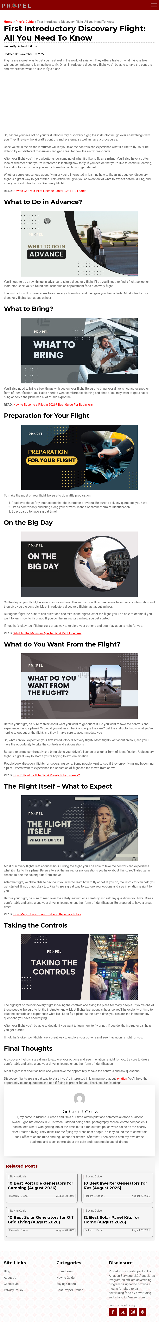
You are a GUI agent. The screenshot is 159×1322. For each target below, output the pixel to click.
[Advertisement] (79, 102)
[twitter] (123, 1312)
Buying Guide (18, 1176)
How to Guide (65, 1277)
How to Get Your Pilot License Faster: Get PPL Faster (49, 191)
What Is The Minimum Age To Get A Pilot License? (47, 633)
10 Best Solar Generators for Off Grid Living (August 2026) (41, 1219)
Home (8, 22)
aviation (122, 1078)
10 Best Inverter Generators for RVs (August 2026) (115, 1185)
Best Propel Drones (69, 1290)
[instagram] (133, 1312)
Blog (7, 1271)
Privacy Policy (13, 1290)
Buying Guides (66, 1284)
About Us (10, 1277)
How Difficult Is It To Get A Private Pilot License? (46, 775)
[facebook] (113, 1312)
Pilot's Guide (25, 22)
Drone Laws (64, 1271)
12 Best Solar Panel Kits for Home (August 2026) (111, 1219)
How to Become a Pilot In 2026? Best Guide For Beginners (53, 404)
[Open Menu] (154, 5)
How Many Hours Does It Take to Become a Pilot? (47, 914)
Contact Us (11, 1284)
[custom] (142, 1312)
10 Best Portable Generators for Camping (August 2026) (40, 1185)
